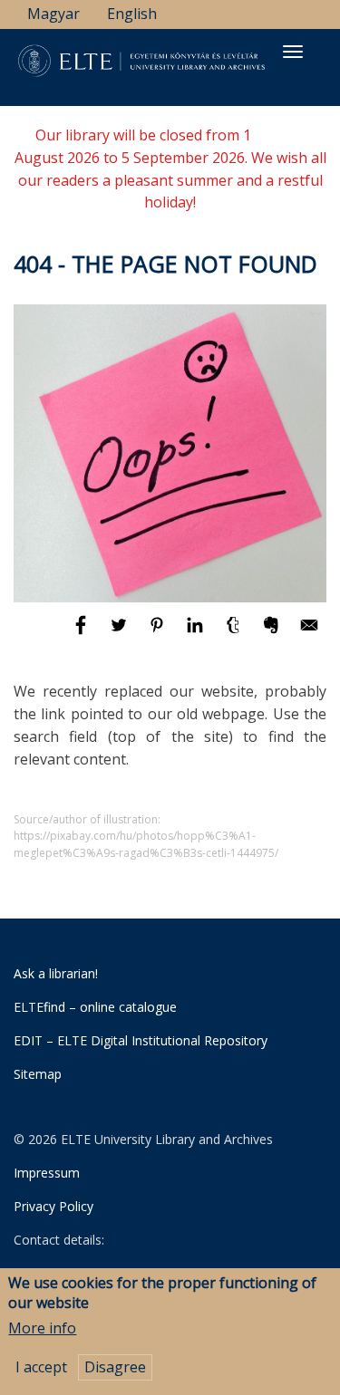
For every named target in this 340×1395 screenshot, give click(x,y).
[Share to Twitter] (120, 633)
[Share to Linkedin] (196, 633)
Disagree (115, 1367)
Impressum (47, 1172)
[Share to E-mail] (309, 633)
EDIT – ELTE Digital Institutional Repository (140, 1040)
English (132, 14)
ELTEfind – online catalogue (95, 1006)
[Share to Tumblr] (234, 633)
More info (42, 1328)
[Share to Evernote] (272, 633)
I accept (41, 1367)
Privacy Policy (53, 1206)
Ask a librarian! (56, 973)
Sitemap (38, 1073)
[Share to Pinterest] (158, 633)
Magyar (53, 14)
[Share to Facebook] (82, 633)
